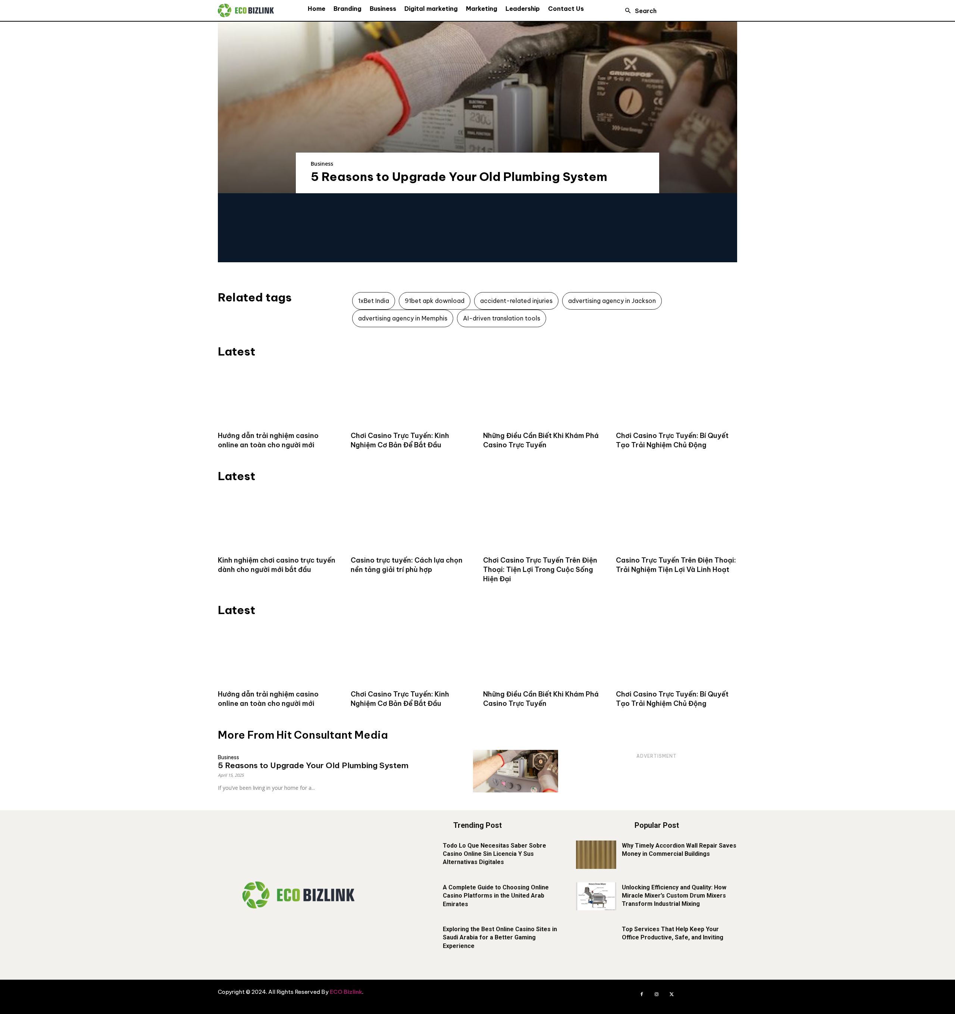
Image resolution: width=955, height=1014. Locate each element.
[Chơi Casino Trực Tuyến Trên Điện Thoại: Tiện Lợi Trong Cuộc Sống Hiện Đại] (544, 520)
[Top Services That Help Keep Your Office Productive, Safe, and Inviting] (596, 938)
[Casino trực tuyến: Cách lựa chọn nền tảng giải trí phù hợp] (411, 520)
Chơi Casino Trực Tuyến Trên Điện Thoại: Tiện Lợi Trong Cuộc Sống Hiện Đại (540, 569)
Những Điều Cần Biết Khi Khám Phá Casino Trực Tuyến (541, 440)
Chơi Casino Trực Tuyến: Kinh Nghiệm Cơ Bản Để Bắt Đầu (400, 440)
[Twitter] (671, 994)
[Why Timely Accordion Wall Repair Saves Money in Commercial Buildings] (596, 855)
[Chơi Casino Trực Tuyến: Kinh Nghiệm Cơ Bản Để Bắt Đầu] (411, 395)
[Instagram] (656, 994)
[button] (639, 11)
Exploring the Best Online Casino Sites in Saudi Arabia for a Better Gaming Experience (500, 937)
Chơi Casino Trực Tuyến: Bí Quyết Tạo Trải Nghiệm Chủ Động (672, 440)
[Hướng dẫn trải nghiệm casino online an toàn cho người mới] (278, 395)
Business (322, 163)
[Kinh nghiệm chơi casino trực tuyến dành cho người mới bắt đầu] (278, 520)
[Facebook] (641, 994)
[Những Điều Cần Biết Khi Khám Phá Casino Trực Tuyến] (544, 395)
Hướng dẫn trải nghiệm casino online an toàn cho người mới (268, 440)
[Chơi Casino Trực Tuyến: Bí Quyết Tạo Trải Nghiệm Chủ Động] (677, 395)
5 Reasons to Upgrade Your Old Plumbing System (459, 176)
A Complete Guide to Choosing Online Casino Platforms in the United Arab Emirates (496, 896)
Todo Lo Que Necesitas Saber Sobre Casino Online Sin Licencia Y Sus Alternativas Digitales (494, 854)
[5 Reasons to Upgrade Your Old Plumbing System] (477, 107)
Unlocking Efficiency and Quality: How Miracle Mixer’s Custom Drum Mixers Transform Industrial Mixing (674, 896)
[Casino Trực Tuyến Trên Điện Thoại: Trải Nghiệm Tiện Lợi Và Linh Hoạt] (677, 520)
